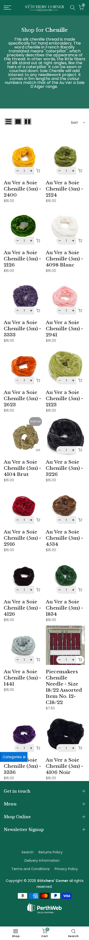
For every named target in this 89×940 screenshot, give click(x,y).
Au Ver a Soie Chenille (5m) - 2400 (22, 189)
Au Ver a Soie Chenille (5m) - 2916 (22, 538)
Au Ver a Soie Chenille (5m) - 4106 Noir (64, 766)
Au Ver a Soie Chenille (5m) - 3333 (22, 328)
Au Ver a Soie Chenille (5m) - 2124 (64, 189)
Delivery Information (42, 860)
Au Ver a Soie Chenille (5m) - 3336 (22, 766)
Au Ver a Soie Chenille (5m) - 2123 (64, 398)
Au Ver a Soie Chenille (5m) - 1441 (22, 678)
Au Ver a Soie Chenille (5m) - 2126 (22, 259)
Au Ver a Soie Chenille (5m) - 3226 (64, 468)
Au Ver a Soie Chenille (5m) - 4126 (22, 608)
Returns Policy (51, 852)
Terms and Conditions (30, 868)
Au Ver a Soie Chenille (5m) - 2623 (22, 398)
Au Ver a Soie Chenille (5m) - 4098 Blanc (64, 259)
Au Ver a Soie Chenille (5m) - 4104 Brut (22, 468)
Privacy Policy (66, 868)
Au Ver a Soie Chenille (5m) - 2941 (64, 328)
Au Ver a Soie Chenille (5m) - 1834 (64, 608)
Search (28, 852)
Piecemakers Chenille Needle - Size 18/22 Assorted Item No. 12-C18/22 (64, 687)
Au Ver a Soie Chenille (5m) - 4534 (64, 538)
